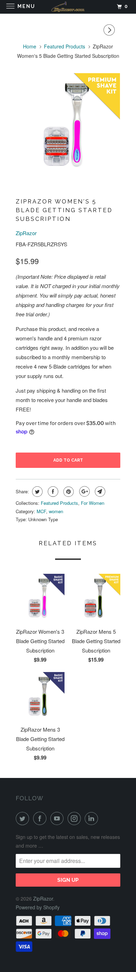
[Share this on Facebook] (52, 491)
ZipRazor (26, 233)
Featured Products (59, 503)
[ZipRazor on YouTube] (58, 818)
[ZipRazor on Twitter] (24, 818)
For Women (92, 503)
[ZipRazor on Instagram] (76, 818)
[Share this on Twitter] (36, 491)
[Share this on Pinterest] (68, 491)
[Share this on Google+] (83, 491)
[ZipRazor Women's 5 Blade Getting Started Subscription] (68, 125)
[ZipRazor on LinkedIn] (93, 818)
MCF (41, 511)
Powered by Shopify (38, 907)
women (56, 511)
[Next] (110, 30)
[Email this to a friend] (99, 491)
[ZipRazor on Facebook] (41, 818)
